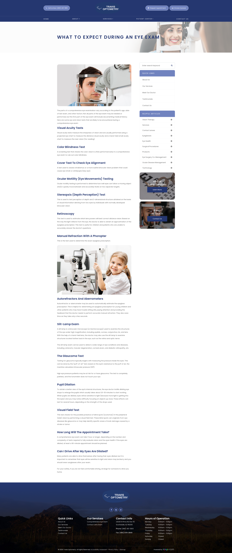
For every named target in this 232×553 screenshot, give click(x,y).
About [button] (75, 19)
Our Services (147, 86)
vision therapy (148, 120)
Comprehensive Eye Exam (97, 522)
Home (46, 19)
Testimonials (147, 99)
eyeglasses (146, 136)
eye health (146, 141)
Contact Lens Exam (94, 524)
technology (147, 168)
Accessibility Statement (99, 550)
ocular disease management (154, 162)
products (146, 152)
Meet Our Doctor (149, 92)
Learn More (157, 190)
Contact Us (182, 19)
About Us (146, 80)
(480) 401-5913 (127, 528)
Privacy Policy (113, 550)
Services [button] (107, 19)
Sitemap (123, 550)
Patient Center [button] (144, 19)
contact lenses (148, 130)
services (145, 125)
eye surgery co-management (154, 157)
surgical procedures (150, 146)
